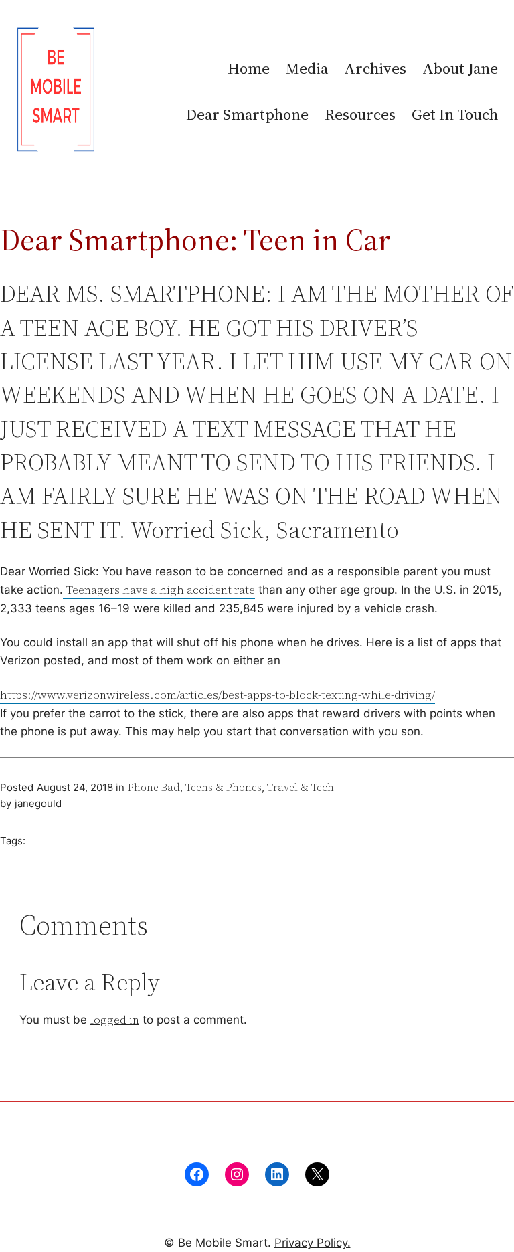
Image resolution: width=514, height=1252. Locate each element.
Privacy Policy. (312, 1242)
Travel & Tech (300, 787)
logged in (114, 1020)
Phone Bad (154, 787)
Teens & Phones (223, 787)
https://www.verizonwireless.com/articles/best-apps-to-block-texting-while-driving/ (217, 695)
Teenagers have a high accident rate (159, 590)
